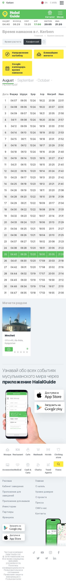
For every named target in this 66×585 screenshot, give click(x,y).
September (25, 80)
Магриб (48, 23)
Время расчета (13, 42)
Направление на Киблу (20, 54)
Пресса (39, 502)
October (44, 80)
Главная (38, 35)
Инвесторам (9, 506)
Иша (58, 23)
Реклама (7, 481)
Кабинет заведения (12, 486)
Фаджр (6, 23)
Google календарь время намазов (18, 68)
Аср (37, 23)
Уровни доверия (44, 491)
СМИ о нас (41, 508)
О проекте (41, 497)
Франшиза (8, 517)
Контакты (40, 513)
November (10, 84)
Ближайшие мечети (51, 54)
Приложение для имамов (16, 501)
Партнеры (7, 512)
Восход (17, 23)
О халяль (40, 486)
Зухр (27, 23)
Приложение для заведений (11, 493)
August (8, 80)
